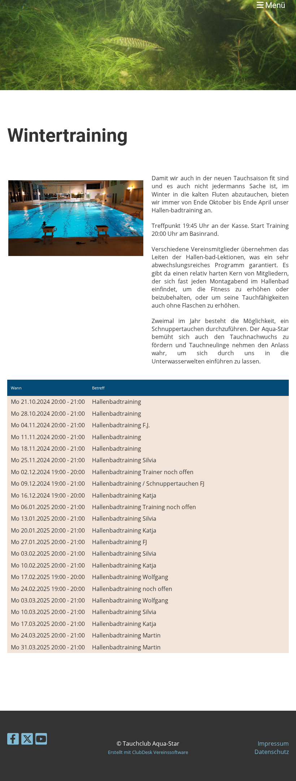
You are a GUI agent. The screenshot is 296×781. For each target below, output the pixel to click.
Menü (274, 5)
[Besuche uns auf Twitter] (27, 740)
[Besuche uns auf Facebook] (13, 740)
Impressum (273, 743)
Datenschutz (271, 752)
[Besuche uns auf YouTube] (41, 740)
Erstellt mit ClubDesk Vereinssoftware (148, 752)
